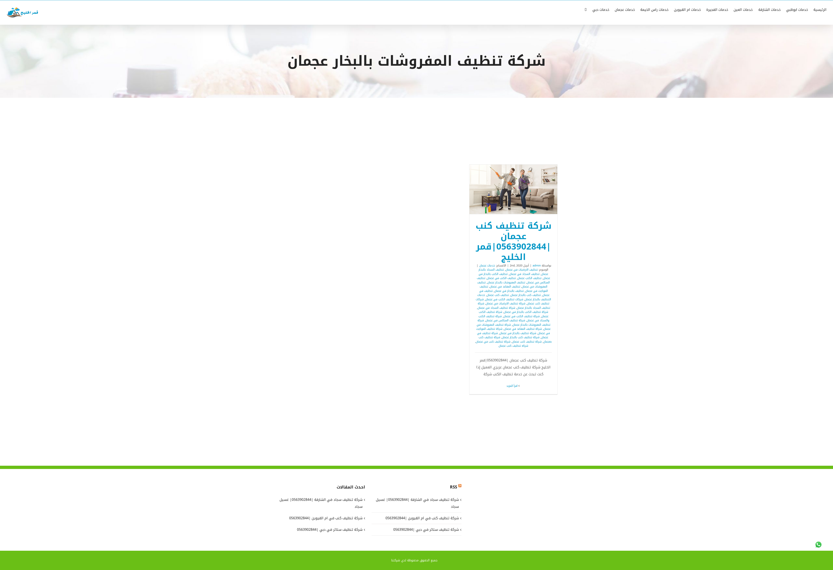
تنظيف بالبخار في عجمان (509, 291)
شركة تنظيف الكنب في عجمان (521, 316)
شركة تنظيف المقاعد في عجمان (523, 329)
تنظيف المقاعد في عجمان (505, 286)
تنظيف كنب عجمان (498, 295)
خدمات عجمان (487, 265)
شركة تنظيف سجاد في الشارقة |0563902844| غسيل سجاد (417, 503)
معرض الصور (508, 189)
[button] (586, 9)
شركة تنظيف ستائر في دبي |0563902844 (426, 529)
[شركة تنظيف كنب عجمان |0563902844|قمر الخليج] (513, 189)
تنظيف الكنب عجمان (529, 278)
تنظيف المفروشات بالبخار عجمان (506, 282)
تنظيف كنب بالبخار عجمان (525, 295)
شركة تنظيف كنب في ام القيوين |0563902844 (422, 518)
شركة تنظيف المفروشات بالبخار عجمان (513, 322)
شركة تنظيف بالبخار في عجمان (517, 333)
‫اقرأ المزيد (512, 386)
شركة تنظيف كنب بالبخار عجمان (520, 337)
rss (453, 487)
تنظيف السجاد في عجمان (524, 274)
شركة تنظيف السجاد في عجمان (496, 307)
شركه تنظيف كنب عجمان (513, 345)
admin (537, 265)
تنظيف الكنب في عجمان (501, 278)
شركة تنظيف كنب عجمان (527, 341)
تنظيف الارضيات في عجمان (521, 269)
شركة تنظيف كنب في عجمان (493, 341)
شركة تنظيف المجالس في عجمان (505, 320)
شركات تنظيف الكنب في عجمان (504, 299)
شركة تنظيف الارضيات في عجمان (505, 303)
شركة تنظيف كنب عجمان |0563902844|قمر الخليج (519, 189)
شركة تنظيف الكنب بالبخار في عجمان (526, 312)
